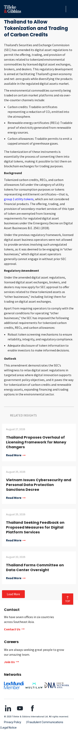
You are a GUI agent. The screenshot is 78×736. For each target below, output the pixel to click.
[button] (62, 9)
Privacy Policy (12, 722)
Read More (13, 455)
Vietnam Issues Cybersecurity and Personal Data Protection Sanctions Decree (38, 484)
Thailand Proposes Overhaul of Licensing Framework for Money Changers (36, 442)
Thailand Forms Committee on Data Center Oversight (35, 567)
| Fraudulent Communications (44, 722)
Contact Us (12, 629)
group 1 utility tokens (19, 199)
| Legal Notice (8, 727)
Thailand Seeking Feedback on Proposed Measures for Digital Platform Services (35, 527)
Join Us (9, 662)
